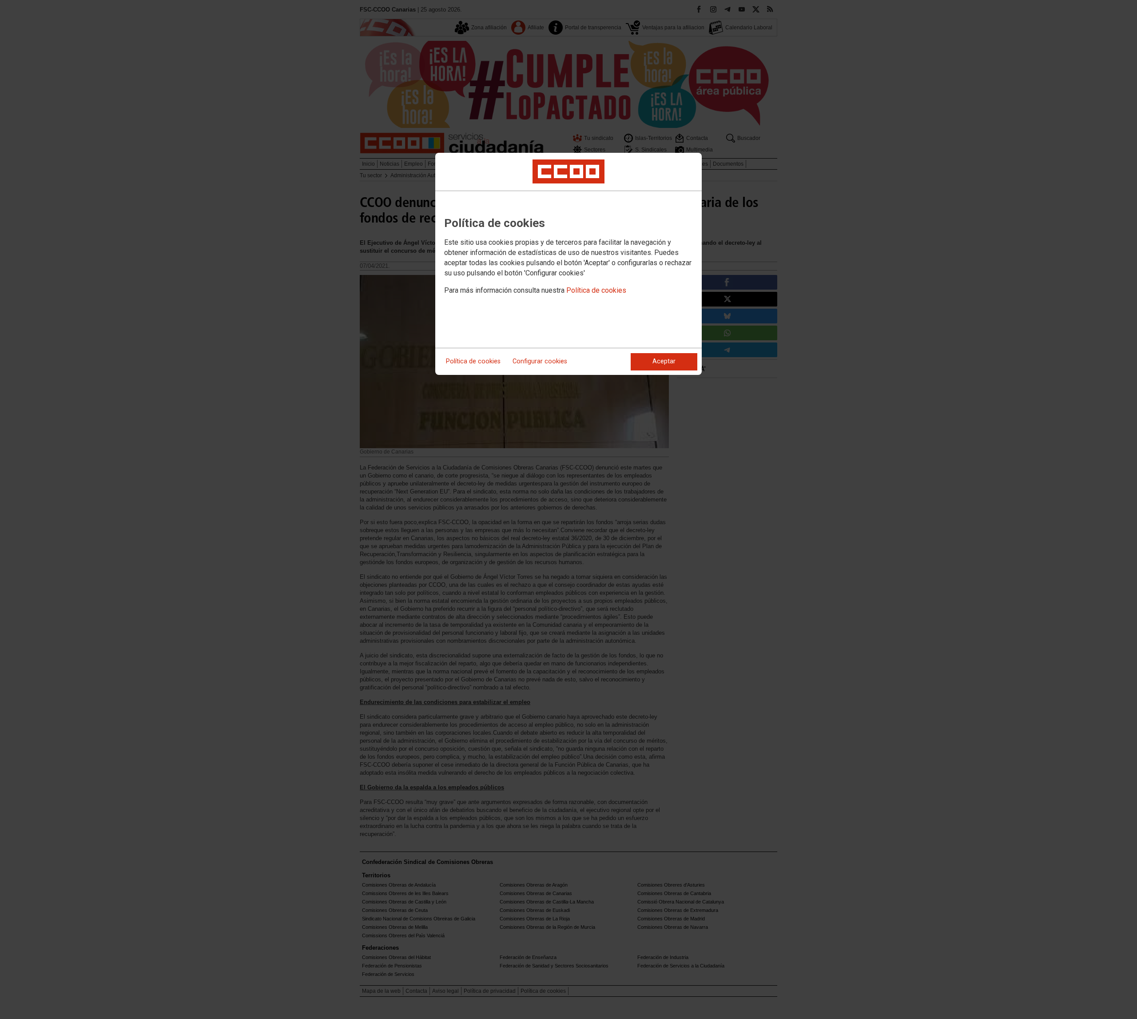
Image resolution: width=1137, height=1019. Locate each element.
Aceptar (664, 361)
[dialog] (568, 264)
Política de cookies (596, 290)
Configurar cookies (540, 361)
